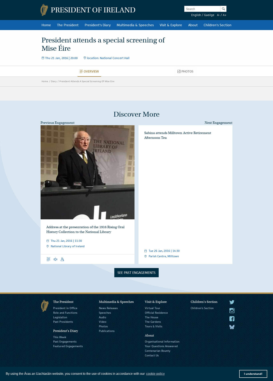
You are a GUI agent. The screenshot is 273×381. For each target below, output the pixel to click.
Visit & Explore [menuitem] (171, 25)
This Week (59, 337)
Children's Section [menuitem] (217, 25)
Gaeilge (209, 15)
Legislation (60, 317)
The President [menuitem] (68, 25)
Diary (54, 81)
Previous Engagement (58, 123)
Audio (102, 317)
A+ (224, 15)
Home (45, 81)
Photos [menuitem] (188, 72)
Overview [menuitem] (92, 72)
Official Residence (156, 312)
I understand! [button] (253, 373)
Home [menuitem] (46, 25)
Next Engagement (218, 123)
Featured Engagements (68, 346)
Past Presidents (63, 322)
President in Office (65, 308)
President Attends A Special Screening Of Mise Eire (87, 81)
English (196, 15)
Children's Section (202, 308)
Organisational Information (162, 341)
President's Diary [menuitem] (98, 25)
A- (218, 15)
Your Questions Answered (161, 346)
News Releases (108, 308)
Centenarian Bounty (157, 351)
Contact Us (152, 355)
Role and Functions (65, 312)
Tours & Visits (153, 326)
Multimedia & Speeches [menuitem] (135, 25)
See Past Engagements (136, 272)
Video (102, 322)
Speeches (105, 312)
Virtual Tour (152, 308)
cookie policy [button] (155, 373)
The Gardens (153, 322)
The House (151, 317)
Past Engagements (65, 341)
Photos (103, 326)
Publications (107, 331)
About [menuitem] (193, 25)
